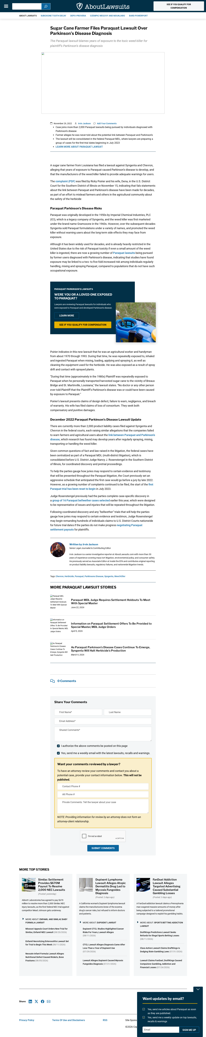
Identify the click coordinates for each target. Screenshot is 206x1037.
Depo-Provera (78, 15)
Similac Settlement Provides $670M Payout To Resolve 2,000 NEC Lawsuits (51, 884)
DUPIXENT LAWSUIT (106, 922)
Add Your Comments (107, 123)
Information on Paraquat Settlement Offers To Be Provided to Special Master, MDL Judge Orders (111, 625)
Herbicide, (69, 576)
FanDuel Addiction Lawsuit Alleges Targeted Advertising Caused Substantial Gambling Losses (166, 886)
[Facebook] (42, 1001)
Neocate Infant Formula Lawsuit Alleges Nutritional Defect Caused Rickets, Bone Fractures (44, 957)
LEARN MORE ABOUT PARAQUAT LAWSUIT (79, 146)
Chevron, (60, 576)
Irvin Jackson (84, 123)
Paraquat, (79, 576)
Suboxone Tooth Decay (53, 15)
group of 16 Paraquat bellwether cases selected (81, 500)
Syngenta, (109, 576)
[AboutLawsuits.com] (103, 6)
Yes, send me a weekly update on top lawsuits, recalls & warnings (172, 1019)
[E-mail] (48, 1001)
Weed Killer (119, 576)
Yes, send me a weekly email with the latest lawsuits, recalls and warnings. (105, 753)
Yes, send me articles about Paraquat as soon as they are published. (172, 1011)
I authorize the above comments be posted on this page (94, 745)
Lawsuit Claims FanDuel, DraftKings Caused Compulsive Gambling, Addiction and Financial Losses (161, 964)
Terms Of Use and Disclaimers (68, 1020)
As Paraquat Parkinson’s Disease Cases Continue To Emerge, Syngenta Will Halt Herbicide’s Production (110, 649)
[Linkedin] (30, 1001)
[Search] (46, 6)
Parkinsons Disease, (94, 576)
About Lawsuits (28, 15)
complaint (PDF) (65, 181)
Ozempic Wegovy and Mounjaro (107, 15)
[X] (36, 1001)
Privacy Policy (26, 1020)
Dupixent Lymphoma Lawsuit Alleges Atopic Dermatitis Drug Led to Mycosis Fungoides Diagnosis (110, 886)
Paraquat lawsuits (124, 252)
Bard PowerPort (138, 15)
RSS (105, 1020)
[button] (179, 6)
